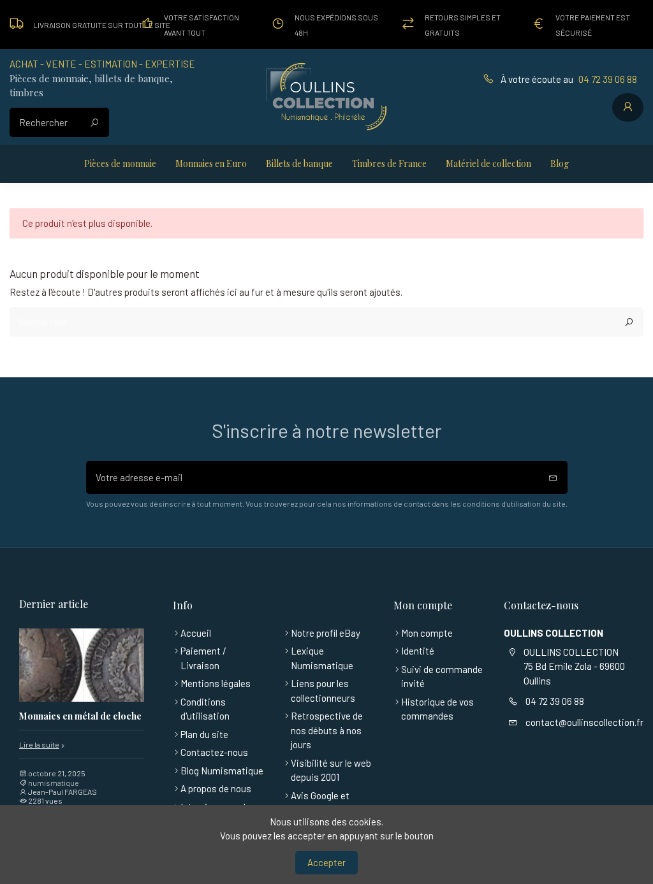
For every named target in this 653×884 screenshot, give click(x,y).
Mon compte (427, 633)
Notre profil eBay (325, 633)
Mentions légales (215, 683)
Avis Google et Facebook (320, 803)
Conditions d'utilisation (205, 709)
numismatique (53, 782)
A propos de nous (215, 788)
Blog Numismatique (221, 770)
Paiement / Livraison (203, 658)
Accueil (195, 633)
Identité (417, 650)
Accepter (326, 862)
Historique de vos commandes (437, 709)
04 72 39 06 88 (607, 79)
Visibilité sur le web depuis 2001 (331, 770)
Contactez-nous (214, 752)
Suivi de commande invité (442, 676)
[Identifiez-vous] (627, 107)
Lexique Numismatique (322, 658)
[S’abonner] (553, 478)
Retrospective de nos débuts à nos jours (327, 730)
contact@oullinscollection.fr (584, 722)
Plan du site (204, 734)
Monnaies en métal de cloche (80, 716)
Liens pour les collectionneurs (323, 690)
